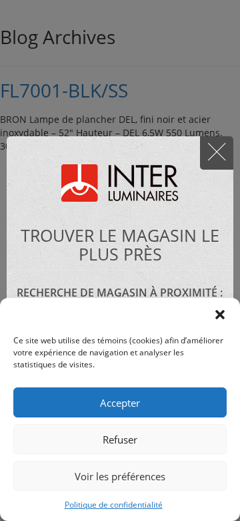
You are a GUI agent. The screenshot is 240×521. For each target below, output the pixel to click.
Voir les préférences (120, 476)
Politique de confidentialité (114, 504)
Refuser (120, 439)
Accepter (120, 402)
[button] (220, 314)
